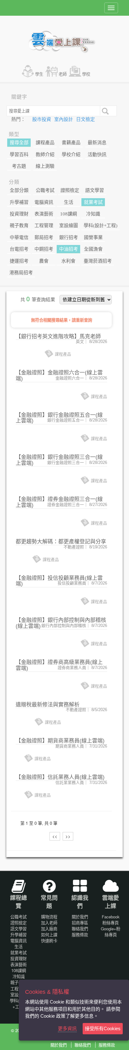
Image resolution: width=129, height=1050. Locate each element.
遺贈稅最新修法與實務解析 (48, 705)
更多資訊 (67, 1028)
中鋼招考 (43, 249)
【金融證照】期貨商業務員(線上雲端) (60, 741)
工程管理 (43, 225)
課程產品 (45, 142)
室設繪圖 (68, 225)
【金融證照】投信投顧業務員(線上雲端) (59, 581)
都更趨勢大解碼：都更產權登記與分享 (61, 542)
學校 (86, 74)
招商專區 (80, 923)
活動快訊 (97, 154)
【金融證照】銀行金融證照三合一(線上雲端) (59, 460)
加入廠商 (49, 929)
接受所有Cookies (103, 1028)
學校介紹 (71, 154)
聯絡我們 (80, 929)
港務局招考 (21, 272)
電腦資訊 (43, 202)
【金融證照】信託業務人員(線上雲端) (60, 777)
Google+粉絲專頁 (110, 932)
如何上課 (49, 935)
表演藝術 (43, 213)
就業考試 (93, 202)
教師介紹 (45, 154)
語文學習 (94, 190)
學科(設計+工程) (100, 225)
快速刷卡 (49, 941)
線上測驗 (45, 166)
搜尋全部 (19, 142)
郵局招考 (43, 237)
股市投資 (42, 119)
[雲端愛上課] (64, 42)
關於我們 (80, 917)
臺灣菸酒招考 (98, 261)
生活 (68, 202)
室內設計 (64, 119)
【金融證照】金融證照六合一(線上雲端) (59, 376)
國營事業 (93, 237)
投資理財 (19, 213)
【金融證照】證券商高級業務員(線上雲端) (59, 665)
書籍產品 (71, 142)
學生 (39, 74)
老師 (63, 74)
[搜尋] (104, 110)
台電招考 (19, 249)
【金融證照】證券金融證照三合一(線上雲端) (59, 502)
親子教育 (19, 225)
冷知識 (93, 213)
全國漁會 (93, 249)
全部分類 (19, 190)
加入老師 (49, 923)
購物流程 (49, 917)
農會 (44, 261)
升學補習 (19, 202)
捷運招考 (19, 261)
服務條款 (80, 935)
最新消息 (97, 142)
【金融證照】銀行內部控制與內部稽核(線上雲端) (61, 623)
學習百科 (19, 154)
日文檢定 (85, 119)
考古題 (19, 166)
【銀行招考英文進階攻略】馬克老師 (58, 337)
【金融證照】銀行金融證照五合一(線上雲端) (59, 418)
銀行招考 (68, 237)
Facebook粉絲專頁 (111, 920)
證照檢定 (69, 190)
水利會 (68, 261)
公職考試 (45, 190)
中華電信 (19, 237)
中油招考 (68, 249)
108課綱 (68, 213)
